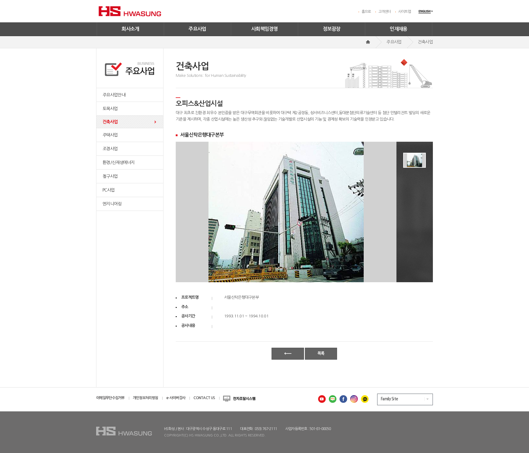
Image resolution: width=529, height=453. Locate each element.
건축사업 (110, 122)
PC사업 (108, 190)
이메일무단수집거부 (110, 398)
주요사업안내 (114, 95)
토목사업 (110, 109)
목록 (321, 353)
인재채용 (398, 29)
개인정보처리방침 (145, 398)
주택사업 (110, 135)
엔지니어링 (112, 204)
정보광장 (331, 29)
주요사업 (197, 29)
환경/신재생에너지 (119, 162)
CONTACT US (204, 398)
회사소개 (130, 29)
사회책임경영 (264, 29)
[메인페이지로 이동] (368, 42)
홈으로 (366, 11)
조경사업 (110, 149)
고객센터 (384, 11)
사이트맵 (404, 11)
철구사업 (110, 176)
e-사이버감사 (175, 398)
